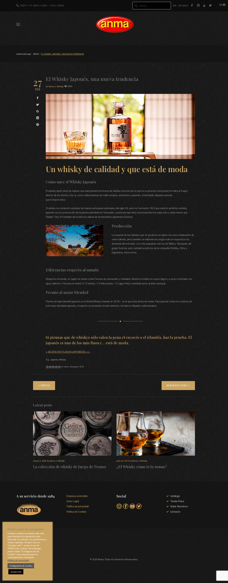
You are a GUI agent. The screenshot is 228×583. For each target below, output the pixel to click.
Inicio (36, 54)
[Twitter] (210, 5)
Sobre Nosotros (179, 506)
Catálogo (175, 496)
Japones (54, 360)
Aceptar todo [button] (15, 572)
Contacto (175, 512)
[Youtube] (204, 5)
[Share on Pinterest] (37, 125)
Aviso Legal (72, 501)
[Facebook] (192, 5)
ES (224, 5)
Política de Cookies (76, 512)
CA (220, 5)
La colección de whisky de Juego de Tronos (69, 466)
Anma (51, 86)
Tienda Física (177, 501)
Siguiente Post (177, 385)
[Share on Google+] (37, 111)
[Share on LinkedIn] (37, 118)
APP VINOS (183, 5)
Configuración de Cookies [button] (21, 566)
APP (174, 5)
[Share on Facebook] (37, 98)
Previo (45, 385)
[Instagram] (198, 5)
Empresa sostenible (77, 496)
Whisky (60, 86)
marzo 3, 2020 (39, 461)
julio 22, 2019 (123, 461)
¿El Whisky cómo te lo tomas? (142, 466)
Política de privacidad (77, 506)
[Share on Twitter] (37, 105)
